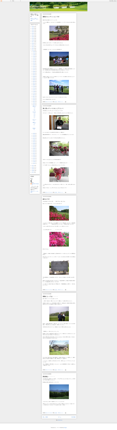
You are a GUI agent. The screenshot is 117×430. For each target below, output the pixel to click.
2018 (33, 40)
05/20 (34, 103)
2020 (33, 36)
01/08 (34, 161)
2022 (33, 33)
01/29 (34, 156)
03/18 (34, 145)
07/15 (34, 89)
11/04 (34, 63)
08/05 (34, 84)
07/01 (34, 93)
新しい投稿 (45, 417)
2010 (33, 167)
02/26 (34, 150)
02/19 (34, 151)
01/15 (34, 160)
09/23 (34, 73)
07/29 (34, 86)
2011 (33, 165)
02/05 (34, 155)
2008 (33, 170)
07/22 (34, 88)
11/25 (34, 58)
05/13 (34, 104)
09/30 (34, 71)
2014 (33, 46)
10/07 (34, 69)
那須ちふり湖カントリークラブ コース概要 (34, 19)
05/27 (34, 101)
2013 (33, 48)
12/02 (34, 56)
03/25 (34, 143)
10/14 (34, 68)
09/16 (34, 74)
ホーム (59, 417)
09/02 (34, 78)
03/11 (34, 146)
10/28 (34, 64)
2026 (33, 26)
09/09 (34, 76)
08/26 (34, 79)
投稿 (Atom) (60, 420)
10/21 (34, 66)
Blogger (65, 427)
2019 (33, 38)
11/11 (34, 61)
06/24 (34, 94)
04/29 (34, 135)
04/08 (34, 140)
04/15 (34, 138)
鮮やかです (46, 199)
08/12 (34, 83)
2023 (33, 31)
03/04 (34, 148)
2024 (33, 30)
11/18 (34, 59)
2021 (33, 35)
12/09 (34, 54)
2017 (33, 41)
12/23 (34, 51)
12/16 (34, 53)
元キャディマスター (35, 184)
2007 (33, 172)
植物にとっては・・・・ (50, 296)
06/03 (34, 99)
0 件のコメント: (61, 101)
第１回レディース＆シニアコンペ (53, 108)
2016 (33, 43)
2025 (33, 28)
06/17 (34, 96)
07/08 (34, 91)
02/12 (34, 153)
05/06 (34, 133)
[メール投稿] (65, 101)
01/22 (34, 158)
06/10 (34, 98)
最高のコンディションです (51, 16)
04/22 (34, 136)
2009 (33, 168)
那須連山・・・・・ (49, 376)
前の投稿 (73, 417)
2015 (33, 44)
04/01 (34, 141)
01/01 (34, 163)
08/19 (34, 81)
